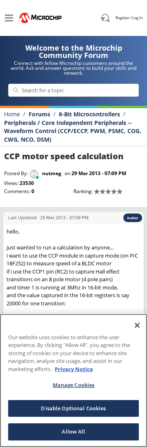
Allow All (73, 431)
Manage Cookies (74, 385)
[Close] (137, 325)
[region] (73, 380)
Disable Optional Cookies (73, 408)
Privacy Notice (74, 369)
